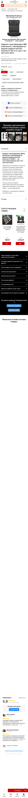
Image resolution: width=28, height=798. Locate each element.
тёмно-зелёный (17, 79)
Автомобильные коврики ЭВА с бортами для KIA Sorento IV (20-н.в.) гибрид (20, 229)
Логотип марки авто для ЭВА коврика (7, 228)
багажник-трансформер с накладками (12, 11)
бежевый (4, 75)
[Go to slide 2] (14, 40)
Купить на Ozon (15, 103)
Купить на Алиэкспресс (15, 116)
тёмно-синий (5, 79)
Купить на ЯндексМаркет (15, 112)
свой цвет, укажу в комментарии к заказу (13, 82)
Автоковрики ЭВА (12, 9)
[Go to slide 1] (13, 40)
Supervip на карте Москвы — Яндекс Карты (14, 753)
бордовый (13, 75)
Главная (3, 9)
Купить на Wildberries (15, 108)
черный (4, 72)
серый (11, 72)
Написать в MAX (14, 310)
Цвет (2, 69)
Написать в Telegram (14, 305)
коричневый (20, 72)
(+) (12, 93)
